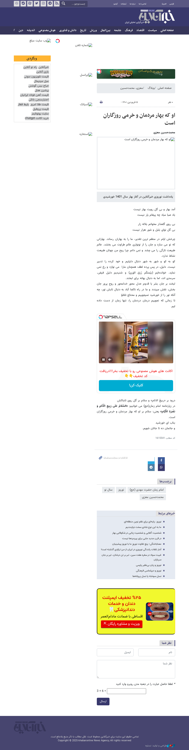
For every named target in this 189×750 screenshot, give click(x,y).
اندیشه (31, 30)
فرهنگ (129, 30)
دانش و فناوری (68, 30)
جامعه (117, 30)
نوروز (121, 490)
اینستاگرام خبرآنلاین (43, 3)
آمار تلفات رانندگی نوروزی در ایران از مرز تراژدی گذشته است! (131, 550)
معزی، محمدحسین (131, 88)
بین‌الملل (105, 30)
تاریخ (83, 30)
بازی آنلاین (42, 72)
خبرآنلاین (149, 17)
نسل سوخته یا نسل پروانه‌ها (147, 576)
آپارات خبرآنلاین (30, 3)
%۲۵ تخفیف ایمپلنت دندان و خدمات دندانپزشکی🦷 (121, 603)
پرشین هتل (42, 90)
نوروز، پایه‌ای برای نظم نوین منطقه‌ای (142, 522)
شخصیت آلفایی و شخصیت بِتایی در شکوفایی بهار (136, 533)
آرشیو (116, 4)
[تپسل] (99, 71)
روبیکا (16, 3)
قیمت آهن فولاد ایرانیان (34, 95)
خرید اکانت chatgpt (37, 118)
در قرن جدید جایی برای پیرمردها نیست (141, 539)
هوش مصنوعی (47, 30)
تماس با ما (142, 4)
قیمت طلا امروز (39, 104)
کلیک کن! (136, 385)
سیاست (152, 30)
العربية (164, 4)
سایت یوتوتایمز (40, 114)
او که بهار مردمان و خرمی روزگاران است (139, 119)
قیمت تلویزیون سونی (36, 77)
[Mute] (110, 359)
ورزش (93, 30)
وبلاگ (151, 88)
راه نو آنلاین (30, 67)
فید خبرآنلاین (56, 3)
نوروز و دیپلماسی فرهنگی (148, 571)
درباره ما (133, 4)
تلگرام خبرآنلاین (50, 3)
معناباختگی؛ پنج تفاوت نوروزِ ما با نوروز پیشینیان (136, 544)
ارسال (103, 701)
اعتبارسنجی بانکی (39, 100)
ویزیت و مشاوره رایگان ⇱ (122, 624)
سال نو (108, 490)
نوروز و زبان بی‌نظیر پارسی (148, 565)
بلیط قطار (23, 104)
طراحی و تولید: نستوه (156, 746)
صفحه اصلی (167, 30)
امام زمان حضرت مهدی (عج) (147, 490)
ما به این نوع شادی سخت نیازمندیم (143, 527)
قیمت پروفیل (41, 109)
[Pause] (103, 359)
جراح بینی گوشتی (38, 86)
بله (23, 3)
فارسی (171, 4)
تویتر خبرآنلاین (36, 3)
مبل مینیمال (41, 81)
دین (21, 30)
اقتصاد (140, 30)
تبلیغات (124, 4)
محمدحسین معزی (153, 497)
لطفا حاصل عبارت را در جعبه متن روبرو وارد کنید (145, 684)
